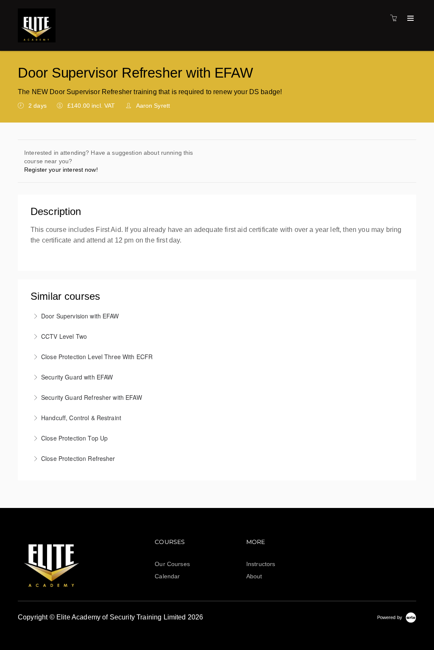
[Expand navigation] (409, 18)
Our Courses (172, 564)
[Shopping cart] (395, 18)
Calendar (167, 576)
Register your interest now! (61, 169)
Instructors (260, 564)
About (254, 576)
